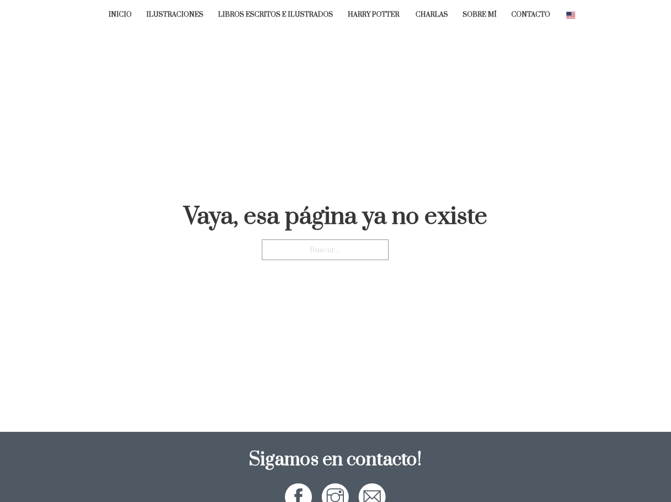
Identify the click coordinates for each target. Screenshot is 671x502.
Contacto (530, 15)
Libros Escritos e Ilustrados (275, 15)
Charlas (432, 15)
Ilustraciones (174, 15)
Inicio (120, 15)
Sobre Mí (480, 15)
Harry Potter (374, 15)
